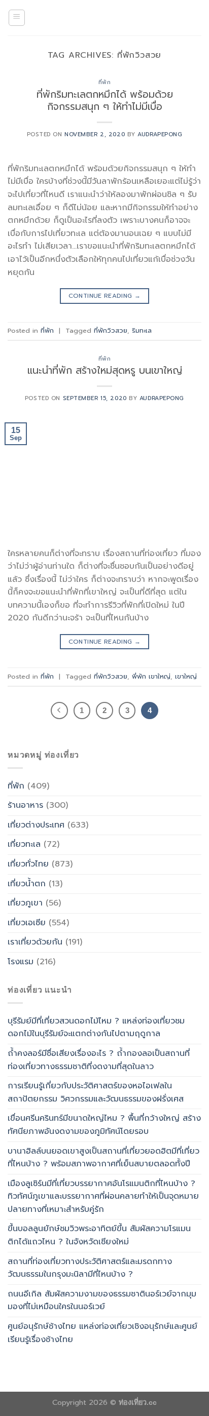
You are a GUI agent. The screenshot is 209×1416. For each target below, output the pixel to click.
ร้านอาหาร (25, 805)
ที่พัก (104, 82)
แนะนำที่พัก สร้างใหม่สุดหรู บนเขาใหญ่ (104, 370)
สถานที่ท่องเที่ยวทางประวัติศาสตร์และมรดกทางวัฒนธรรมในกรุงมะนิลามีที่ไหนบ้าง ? (90, 1268)
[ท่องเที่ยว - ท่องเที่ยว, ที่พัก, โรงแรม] (104, 17)
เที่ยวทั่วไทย (28, 864)
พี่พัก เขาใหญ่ (151, 676)
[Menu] (17, 18)
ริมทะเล (142, 330)
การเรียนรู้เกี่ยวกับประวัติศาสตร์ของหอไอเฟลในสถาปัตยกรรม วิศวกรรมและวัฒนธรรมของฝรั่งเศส (96, 1092)
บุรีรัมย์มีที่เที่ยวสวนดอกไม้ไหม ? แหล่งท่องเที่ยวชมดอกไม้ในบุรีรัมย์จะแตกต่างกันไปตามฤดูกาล (96, 1027)
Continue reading (104, 295)
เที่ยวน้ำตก (27, 884)
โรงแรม (20, 962)
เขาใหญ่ (186, 676)
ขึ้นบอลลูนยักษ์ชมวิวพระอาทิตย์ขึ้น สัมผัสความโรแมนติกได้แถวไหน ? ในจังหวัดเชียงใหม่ (99, 1235)
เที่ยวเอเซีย (27, 923)
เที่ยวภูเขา (25, 903)
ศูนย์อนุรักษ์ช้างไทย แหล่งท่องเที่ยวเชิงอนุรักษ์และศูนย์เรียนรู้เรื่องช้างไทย (102, 1333)
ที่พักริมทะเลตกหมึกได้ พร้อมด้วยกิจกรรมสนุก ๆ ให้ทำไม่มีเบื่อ (105, 100)
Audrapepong (159, 134)
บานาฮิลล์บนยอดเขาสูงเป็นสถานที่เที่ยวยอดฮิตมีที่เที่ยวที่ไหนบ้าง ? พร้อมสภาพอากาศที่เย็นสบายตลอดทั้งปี (103, 1157)
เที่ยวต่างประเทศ (36, 825)
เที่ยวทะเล (24, 844)
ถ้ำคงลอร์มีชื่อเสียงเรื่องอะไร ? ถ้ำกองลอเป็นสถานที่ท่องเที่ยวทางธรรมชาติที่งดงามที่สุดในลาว (99, 1060)
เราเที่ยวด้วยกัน (35, 942)
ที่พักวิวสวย (110, 330)
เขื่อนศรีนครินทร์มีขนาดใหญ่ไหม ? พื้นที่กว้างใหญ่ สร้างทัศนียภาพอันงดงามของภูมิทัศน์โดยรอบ (104, 1124)
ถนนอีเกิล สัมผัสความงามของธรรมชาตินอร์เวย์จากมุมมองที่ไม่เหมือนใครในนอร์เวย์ (102, 1300)
